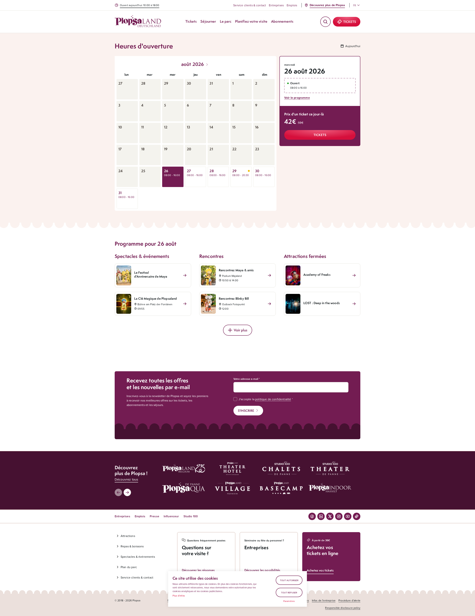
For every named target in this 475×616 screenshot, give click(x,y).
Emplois (292, 5)
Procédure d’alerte (349, 600)
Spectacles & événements (138, 557)
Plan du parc (129, 567)
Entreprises (276, 5)
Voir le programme (297, 98)
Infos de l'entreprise (323, 600)
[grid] (196, 139)
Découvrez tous (126, 479)
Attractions (128, 536)
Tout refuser (289, 592)
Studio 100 (191, 516)
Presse (154, 516)
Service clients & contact (249, 5)
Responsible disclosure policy (342, 608)
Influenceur (171, 516)
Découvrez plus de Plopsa (327, 5)
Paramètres (289, 601)
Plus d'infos (179, 595)
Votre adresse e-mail (245, 379)
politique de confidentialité (273, 399)
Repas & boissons (132, 546)
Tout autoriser (289, 580)
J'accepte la (265, 399)
